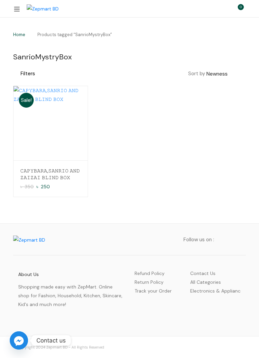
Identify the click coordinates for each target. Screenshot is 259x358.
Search (208, 8)
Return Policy (149, 282)
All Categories (205, 282)
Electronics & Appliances (215, 291)
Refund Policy (150, 273)
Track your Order (153, 291)
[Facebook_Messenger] (19, 340)
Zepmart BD (56, 347)
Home (19, 34)
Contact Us (202, 273)
